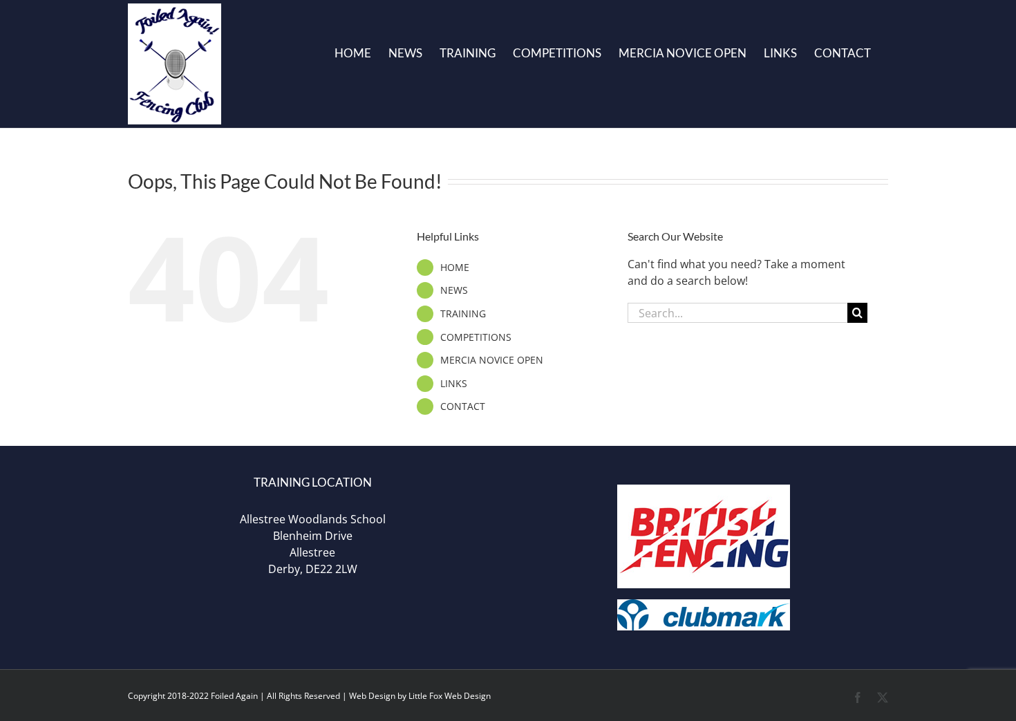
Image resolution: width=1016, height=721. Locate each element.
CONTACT (462, 406)
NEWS (454, 290)
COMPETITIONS (475, 337)
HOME (454, 267)
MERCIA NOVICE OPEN (491, 359)
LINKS (453, 383)
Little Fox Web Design (449, 696)
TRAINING (463, 313)
